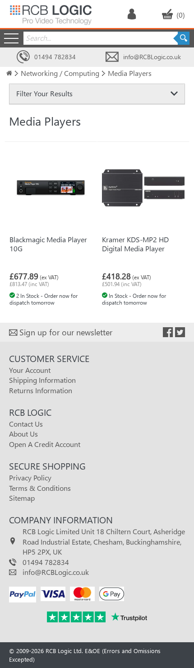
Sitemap (22, 498)
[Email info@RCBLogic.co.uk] (112, 57)
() (180, 14)
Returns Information (40, 390)
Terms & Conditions (40, 488)
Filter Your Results (44, 93)
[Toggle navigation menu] (11, 38)
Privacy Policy (30, 477)
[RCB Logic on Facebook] (168, 332)
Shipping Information (42, 380)
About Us (23, 433)
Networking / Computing (60, 73)
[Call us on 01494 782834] (23, 57)
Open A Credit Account (44, 444)
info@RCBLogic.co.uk (152, 56)
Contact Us (26, 423)
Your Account (30, 370)
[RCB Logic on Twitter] (180, 332)
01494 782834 (55, 56)
